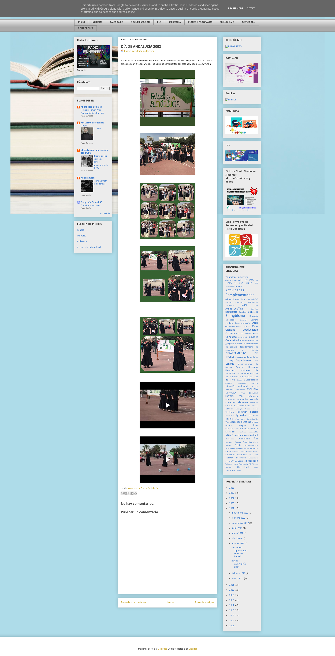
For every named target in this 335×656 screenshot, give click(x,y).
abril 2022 (237, 538)
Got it (251, 8)
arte (256, 306)
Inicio (170, 602)
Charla (254, 323)
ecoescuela (242, 383)
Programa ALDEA (242, 449)
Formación (254, 403)
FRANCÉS (254, 406)
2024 (232, 498)
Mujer (229, 435)
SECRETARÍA (175, 22)
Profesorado (230, 449)
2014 (232, 620)
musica (237, 435)
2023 (232, 503)
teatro (235, 464)
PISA (245, 442)
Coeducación (250, 329)
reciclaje (235, 452)
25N (256, 280)
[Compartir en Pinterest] (135, 493)
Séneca (80, 230)
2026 (232, 488)
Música (245, 435)
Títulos (255, 464)
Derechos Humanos (247, 367)
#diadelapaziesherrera (236, 277)
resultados (242, 455)
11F (245, 280)
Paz (256, 438)
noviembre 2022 (240, 513)
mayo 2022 (238, 533)
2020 (232, 590)
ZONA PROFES (85, 28)
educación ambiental (236, 386)
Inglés (229, 418)
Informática (253, 416)
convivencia (134, 488)
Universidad (243, 467)
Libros (255, 425)
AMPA (244, 305)
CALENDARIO (116, 22)
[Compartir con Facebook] (132, 493)
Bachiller (254, 309)
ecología (254, 383)
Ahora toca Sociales (91, 107)
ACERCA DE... (248, 22)
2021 (232, 585)
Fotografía (230, 405)
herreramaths (88, 178)
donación (228, 383)
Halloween (242, 412)
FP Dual (247, 406)
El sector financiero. (90, 205)
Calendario (230, 320)
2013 (232, 625)
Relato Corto (252, 452)
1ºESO (250, 280)
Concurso (231, 336)
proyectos (254, 449)
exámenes (253, 396)
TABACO (228, 464)
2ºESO (228, 283)
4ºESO (249, 283)
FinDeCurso (230, 403)
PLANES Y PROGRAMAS (200, 22)
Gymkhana (229, 412)
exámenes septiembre (236, 399)
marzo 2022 (238, 543)
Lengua (242, 425)
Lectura (228, 426)
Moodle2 (81, 236)
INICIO (81, 22)
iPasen (228, 422)
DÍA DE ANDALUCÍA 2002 (239, 564)
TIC (250, 464)
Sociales (242, 461)
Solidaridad (252, 461)
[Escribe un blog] (125, 493)
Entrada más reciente (133, 602)
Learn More (235, 8)
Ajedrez (228, 302)
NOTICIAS (97, 22)
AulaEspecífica (234, 308)
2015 (232, 615)
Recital (242, 452)
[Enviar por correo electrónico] (122, 493)
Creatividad (232, 340)
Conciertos (253, 334)
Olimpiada (229, 439)
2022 (232, 508)
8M (256, 283)
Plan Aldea (253, 442)
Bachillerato (231, 312)
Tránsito (228, 467)
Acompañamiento (233, 287)
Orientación (244, 439)
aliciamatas (240, 302)
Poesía (238, 445)
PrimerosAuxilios (251, 445)
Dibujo (239, 380)
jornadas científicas (241, 422)
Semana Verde (231, 461)
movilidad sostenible (248, 432)
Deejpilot (162, 649)
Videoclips (230, 470)
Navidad (254, 435)
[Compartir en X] (129, 493)
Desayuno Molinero (237, 370)
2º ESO (97, 128)
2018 (232, 600)
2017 (232, 605)
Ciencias (230, 329)
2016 (232, 610)
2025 (232, 493)
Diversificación (251, 380)
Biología (254, 316)
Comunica (231, 333)
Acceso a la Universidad (89, 247)
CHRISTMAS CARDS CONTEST (238, 327)
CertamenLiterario (242, 323)
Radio (228, 452)
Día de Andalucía (149, 488)
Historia (254, 412)
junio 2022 (237, 528)
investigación (252, 419)
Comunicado (243, 334)
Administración (232, 299)
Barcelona (243, 312)
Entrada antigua (204, 602)
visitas (238, 471)
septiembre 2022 (240, 523)
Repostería (230, 455)
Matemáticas (242, 428)
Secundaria (253, 458)
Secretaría (241, 458)
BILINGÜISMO (227, 22)
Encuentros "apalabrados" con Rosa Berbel (240, 552)
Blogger (193, 649)
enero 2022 (238, 578)
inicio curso (240, 419)
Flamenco (243, 402)
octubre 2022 (239, 518)
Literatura (230, 428)
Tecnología (243, 464)
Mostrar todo (105, 213)
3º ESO (238, 283)
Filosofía (254, 399)
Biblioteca (82, 241)
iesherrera (229, 416)
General (229, 409)
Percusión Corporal (233, 442)
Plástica (228, 445)
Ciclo (255, 326)
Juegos (255, 422)
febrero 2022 (239, 573)
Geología (239, 409)
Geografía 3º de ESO (91, 202)
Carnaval (243, 320)
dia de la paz (247, 376)
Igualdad (241, 415)
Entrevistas (240, 390)
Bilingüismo (235, 316)
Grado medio (251, 409)
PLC (159, 22)
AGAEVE (254, 299)
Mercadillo (230, 432)
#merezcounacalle (234, 280)
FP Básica (240, 406)
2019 (232, 595)
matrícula (254, 429)
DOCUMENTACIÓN (140, 22)
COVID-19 (253, 337)
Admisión (245, 299)
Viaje (256, 467)
